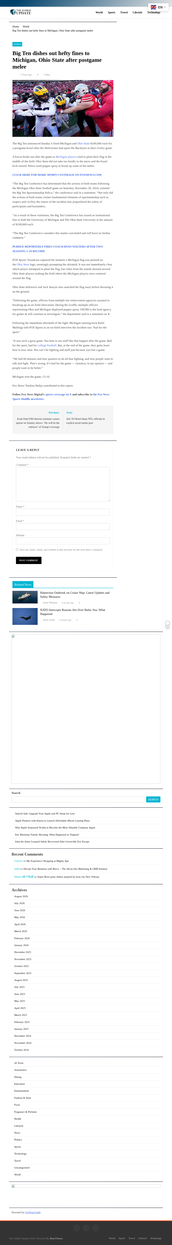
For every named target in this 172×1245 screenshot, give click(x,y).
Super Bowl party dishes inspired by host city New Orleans (68, 876)
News (17, 1132)
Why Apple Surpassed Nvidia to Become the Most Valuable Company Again (55, 827)
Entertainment (21, 1090)
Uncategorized (22, 1167)
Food (17, 1104)
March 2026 (20, 931)
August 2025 (21, 980)
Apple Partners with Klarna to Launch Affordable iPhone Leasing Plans (52, 820)
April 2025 (20, 1008)
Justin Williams (50, 602)
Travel (124, 12)
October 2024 (21, 1050)
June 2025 (19, 994)
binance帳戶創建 (23, 876)
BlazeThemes (56, 1238)
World (99, 12)
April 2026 (20, 924)
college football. (47, 345)
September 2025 (22, 973)
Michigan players (66, 156)
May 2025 (19, 1001)
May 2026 (19, 917)
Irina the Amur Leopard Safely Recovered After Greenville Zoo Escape (52, 841)
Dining (18, 1077)
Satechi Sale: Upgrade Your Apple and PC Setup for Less (45, 813)
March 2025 (20, 1015)
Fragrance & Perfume (25, 1112)
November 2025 (22, 959)
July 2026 (19, 903)
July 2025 (19, 987)
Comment (22, 464)
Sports (111, 12)
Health (17, 1118)
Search (16, 793)
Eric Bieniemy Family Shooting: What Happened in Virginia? (47, 834)
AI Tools (18, 1063)
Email (20, 521)
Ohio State (83, 143)
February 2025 (22, 1022)
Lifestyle (137, 12)
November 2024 (22, 1043)
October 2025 (21, 966)
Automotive (20, 1070)
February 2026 (22, 938)
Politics (18, 1139)
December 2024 (22, 1036)
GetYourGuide (33, 1212)
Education (19, 1084)
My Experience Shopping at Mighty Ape (48, 861)
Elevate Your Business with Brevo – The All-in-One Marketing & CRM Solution (65, 869)
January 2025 (21, 1029)
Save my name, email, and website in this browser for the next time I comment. (61, 549)
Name (20, 506)
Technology (153, 12)
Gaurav (18, 860)
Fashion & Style (22, 1098)
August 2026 (21, 896)
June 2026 (19, 910)
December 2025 (22, 952)
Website (20, 535)
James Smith (49, 620)
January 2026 (21, 945)
